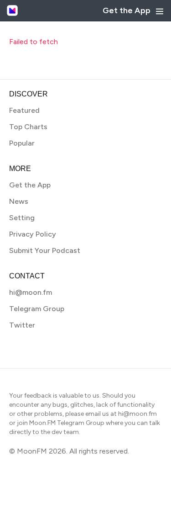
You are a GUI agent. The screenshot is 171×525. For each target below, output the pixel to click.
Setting (22, 217)
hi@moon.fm (30, 292)
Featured (24, 110)
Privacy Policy (32, 234)
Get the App (126, 10)
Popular (22, 143)
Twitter (22, 325)
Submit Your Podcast (44, 250)
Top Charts (28, 126)
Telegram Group (36, 308)
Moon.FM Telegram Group (66, 423)
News (18, 201)
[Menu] (159, 11)
